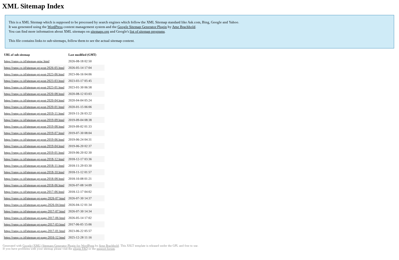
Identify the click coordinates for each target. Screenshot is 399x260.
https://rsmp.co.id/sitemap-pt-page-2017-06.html (34, 217)
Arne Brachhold (183, 27)
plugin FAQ (80, 248)
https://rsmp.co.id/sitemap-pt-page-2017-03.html (34, 224)
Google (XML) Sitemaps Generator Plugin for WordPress (58, 245)
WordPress (55, 27)
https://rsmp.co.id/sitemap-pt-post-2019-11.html (34, 113)
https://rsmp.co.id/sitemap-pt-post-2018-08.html (34, 178)
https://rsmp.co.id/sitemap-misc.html (26, 61)
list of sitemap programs (147, 31)
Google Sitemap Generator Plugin (142, 27)
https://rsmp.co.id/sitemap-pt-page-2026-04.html (34, 204)
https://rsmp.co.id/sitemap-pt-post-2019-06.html (34, 139)
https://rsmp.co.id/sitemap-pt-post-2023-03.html (34, 80)
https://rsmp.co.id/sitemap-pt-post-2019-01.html (34, 152)
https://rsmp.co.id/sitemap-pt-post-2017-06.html (34, 191)
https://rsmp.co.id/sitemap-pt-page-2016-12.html (34, 237)
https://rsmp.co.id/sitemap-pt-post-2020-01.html (34, 107)
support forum (106, 248)
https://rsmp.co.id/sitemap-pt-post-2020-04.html (34, 100)
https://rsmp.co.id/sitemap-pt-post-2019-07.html (34, 133)
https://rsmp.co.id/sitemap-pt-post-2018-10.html (34, 172)
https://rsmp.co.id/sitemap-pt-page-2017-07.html (34, 211)
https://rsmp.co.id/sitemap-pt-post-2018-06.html (34, 185)
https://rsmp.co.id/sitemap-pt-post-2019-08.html (34, 126)
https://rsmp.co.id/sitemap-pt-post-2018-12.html (34, 159)
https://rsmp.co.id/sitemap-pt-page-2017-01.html (34, 231)
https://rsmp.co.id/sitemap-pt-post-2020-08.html (34, 93)
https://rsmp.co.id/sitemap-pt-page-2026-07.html (34, 198)
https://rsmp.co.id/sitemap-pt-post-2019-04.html (34, 146)
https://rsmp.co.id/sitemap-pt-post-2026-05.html (34, 67)
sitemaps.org (100, 31)
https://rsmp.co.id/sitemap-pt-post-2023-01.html (34, 87)
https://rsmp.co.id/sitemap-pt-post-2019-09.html (34, 120)
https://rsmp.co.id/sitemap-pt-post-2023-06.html (34, 74)
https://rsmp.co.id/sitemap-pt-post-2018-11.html (34, 165)
